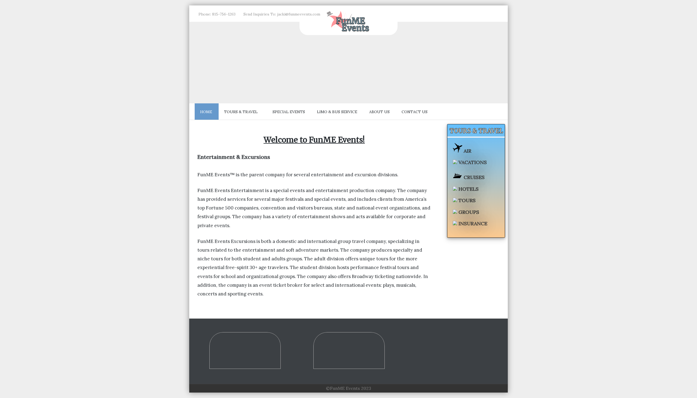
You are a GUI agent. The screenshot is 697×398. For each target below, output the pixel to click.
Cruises (473, 177)
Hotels (468, 189)
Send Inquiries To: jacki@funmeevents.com (281, 14)
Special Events (289, 111)
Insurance (472, 223)
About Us (379, 111)
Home (206, 111)
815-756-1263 (224, 14)
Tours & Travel (241, 111)
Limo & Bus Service (337, 111)
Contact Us (414, 111)
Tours (466, 200)
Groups (468, 212)
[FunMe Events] (348, 31)
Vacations (472, 162)
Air (466, 151)
